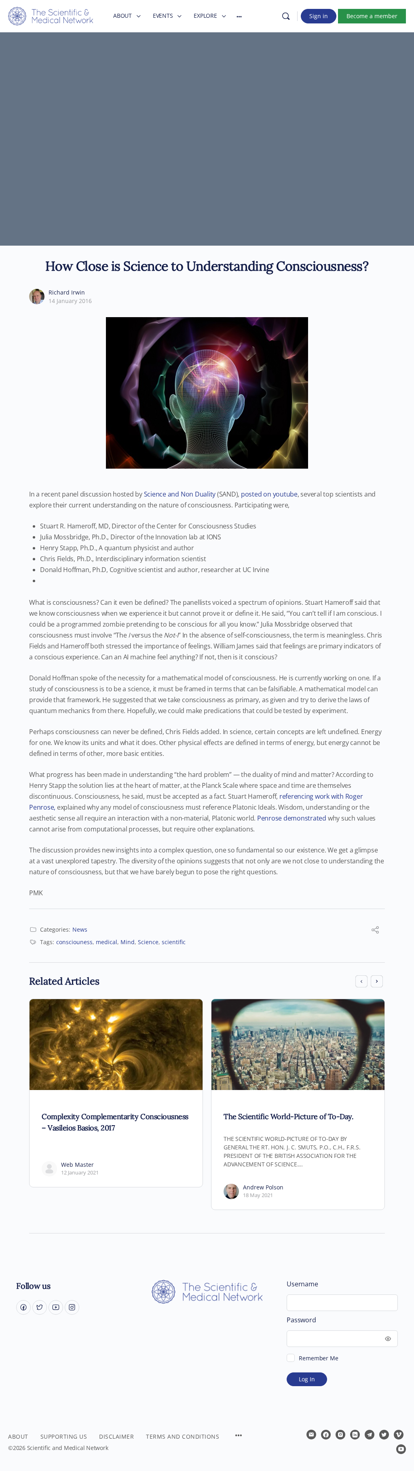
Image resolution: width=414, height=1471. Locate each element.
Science (148, 942)
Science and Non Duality (179, 494)
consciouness (74, 942)
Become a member (371, 16)
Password (301, 1320)
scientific (174, 942)
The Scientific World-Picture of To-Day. (288, 1116)
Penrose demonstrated (291, 818)
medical (106, 942)
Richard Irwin (67, 292)
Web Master (77, 1164)
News (79, 929)
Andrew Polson (263, 1187)
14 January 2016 (70, 301)
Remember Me (318, 1358)
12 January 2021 (80, 1172)
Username (302, 1284)
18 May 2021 (258, 1195)
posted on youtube (269, 494)
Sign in (318, 16)
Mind (127, 942)
